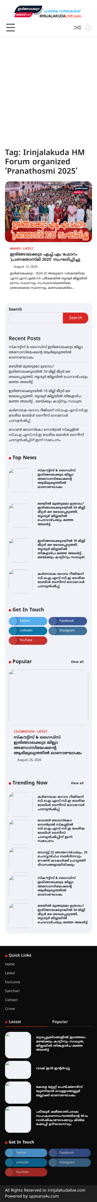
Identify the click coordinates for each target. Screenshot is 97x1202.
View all (78, 662)
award (15, 249)
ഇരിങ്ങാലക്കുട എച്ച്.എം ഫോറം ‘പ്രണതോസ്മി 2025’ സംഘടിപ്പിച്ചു (45, 257)
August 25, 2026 (29, 760)
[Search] (88, 27)
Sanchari (12, 991)
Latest (28, 249)
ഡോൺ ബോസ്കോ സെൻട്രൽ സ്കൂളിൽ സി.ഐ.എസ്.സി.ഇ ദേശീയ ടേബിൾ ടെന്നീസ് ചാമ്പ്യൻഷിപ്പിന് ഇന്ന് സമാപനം (46, 435)
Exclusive (12, 982)
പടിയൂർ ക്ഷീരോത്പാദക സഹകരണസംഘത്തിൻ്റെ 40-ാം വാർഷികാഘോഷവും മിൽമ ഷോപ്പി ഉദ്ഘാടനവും (62, 1118)
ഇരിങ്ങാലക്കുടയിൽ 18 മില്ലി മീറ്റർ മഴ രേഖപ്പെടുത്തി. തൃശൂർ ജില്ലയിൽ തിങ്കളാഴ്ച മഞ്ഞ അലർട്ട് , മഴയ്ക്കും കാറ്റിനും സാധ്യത (45, 396)
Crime (10, 1009)
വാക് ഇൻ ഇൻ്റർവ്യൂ (53, 1069)
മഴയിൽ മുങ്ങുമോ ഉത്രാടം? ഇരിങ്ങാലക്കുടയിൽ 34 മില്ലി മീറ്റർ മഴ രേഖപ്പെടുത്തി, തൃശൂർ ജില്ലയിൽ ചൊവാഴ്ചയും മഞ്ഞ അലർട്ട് (61, 514)
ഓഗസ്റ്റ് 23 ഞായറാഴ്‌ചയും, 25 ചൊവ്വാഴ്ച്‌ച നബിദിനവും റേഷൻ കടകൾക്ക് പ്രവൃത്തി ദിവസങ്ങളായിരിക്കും (62, 858)
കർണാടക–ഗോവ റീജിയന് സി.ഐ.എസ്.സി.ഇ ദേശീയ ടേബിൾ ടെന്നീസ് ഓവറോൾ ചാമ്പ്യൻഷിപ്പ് (48, 415)
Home (10, 964)
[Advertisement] (48, 87)
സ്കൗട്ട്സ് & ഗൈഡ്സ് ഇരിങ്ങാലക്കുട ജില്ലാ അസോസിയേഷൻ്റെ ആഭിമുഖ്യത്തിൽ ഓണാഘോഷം (46, 352)
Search (15, 309)
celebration (24, 732)
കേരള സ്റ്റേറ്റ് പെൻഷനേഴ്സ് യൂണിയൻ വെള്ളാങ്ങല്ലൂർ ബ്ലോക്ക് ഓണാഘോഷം (59, 1091)
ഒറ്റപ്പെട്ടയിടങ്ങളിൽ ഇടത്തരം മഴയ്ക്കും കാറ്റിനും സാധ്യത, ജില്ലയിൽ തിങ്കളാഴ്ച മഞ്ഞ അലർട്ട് (61, 1044)
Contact (11, 1000)
